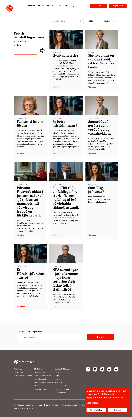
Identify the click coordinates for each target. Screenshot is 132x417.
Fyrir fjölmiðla (39, 372)
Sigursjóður (118, 6)
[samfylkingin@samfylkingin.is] (109, 369)
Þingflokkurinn (60, 393)
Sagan (57, 376)
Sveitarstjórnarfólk (62, 389)
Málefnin (31, 6)
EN (85, 6)
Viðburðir (51, 6)
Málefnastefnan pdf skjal (43, 382)
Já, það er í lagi (96, 410)
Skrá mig (100, 337)
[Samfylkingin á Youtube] (116, 369)
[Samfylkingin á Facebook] (88, 369)
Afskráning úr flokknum (23, 376)
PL (80, 6)
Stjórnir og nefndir (62, 386)
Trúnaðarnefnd (40, 379)
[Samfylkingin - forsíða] (9, 8)
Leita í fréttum (81, 21)
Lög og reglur (19, 372)
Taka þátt (98, 6)
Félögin (57, 372)
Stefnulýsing (59, 382)
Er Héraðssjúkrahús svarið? (31, 274)
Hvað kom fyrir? (65, 55)
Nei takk (117, 410)
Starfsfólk (58, 379)
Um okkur (62, 6)
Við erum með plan (41, 389)
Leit (73, 6)
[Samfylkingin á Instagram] (95, 369)
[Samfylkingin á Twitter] (102, 369)
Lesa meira (92, 403)
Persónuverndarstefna (42, 376)
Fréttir (41, 6)
